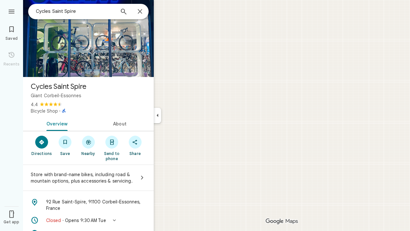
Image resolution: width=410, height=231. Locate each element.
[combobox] (75, 11)
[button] (88, 220)
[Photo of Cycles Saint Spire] (88, 38)
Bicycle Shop (44, 111)
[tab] (55, 123)
